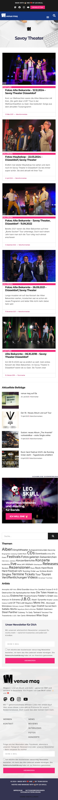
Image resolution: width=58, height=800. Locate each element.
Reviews (5, 568)
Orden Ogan (30, 606)
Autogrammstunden (38, 550)
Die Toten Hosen (45, 592)
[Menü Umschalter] (47, 17)
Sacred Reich (51, 606)
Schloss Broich (46, 571)
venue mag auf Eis (29, 393)
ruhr (19, 570)
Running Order (29, 571)
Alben (7, 549)
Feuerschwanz (30, 596)
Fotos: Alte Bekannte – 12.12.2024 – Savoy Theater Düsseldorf (25, 92)
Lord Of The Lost (16, 603)
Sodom (39, 609)
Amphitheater (20, 549)
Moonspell (50, 603)
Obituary (15, 606)
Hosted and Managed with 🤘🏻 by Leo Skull (29, 785)
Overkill (40, 606)
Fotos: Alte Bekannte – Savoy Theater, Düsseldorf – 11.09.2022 (27, 222)
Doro (8, 596)
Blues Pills (33, 589)
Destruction (7, 593)
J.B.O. (26, 599)
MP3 (23, 564)
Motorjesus (7, 606)
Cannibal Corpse (44, 589)
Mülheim (29, 564)
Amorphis (5, 589)
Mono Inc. (39, 602)
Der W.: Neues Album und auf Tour (36, 413)
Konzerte (42, 560)
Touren (46, 574)
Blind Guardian (23, 589)
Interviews (5, 561)
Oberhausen (38, 564)
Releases (50, 564)
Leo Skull (41, 690)
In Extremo (15, 599)
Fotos (25, 557)
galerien (34, 557)
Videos (33, 577)
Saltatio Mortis (9, 609)
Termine (18, 574)
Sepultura (20, 609)
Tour (38, 574)
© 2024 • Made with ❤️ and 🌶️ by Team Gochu (29, 781)
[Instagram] (24, 7)
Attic (15, 589)
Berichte (51, 550)
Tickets (30, 574)
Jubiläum (12, 561)
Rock (33, 568)
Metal (19, 564)
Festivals (14, 557)
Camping (14, 554)
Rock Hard (41, 567)
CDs (31, 553)
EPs (53, 554)
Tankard (37, 612)
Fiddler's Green (45, 595)
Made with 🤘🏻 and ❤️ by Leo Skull (29, 3)
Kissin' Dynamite (39, 599)
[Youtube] (28, 7)
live (13, 564)
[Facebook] (19, 7)
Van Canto (21, 616)
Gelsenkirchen (48, 556)
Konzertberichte (25, 560)
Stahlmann (48, 609)
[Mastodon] (15, 7)
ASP (11, 589)
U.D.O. (14, 616)
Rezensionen (19, 567)
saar (37, 571)
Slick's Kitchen (30, 609)
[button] (54, 15)
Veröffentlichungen (14, 577)
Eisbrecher (16, 595)
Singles (6, 574)
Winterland (31, 615)
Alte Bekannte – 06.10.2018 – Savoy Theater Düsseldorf (25, 355)
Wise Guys (42, 615)
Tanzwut (45, 612)
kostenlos (6, 564)
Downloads (41, 553)
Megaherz (29, 603)
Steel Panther (10, 612)
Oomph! (21, 606)
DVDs (49, 554)
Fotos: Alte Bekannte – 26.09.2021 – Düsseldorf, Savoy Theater (26, 289)
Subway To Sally (25, 612)
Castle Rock (22, 554)
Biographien (6, 554)
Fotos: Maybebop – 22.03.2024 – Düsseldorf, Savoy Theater (23, 158)
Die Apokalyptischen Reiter (24, 593)
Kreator (49, 600)
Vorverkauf (41, 578)
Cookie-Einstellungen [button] (29, 797)
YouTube (49, 578)
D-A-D (54, 589)
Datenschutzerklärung (14, 655)
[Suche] (53, 536)
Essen (4, 557)
